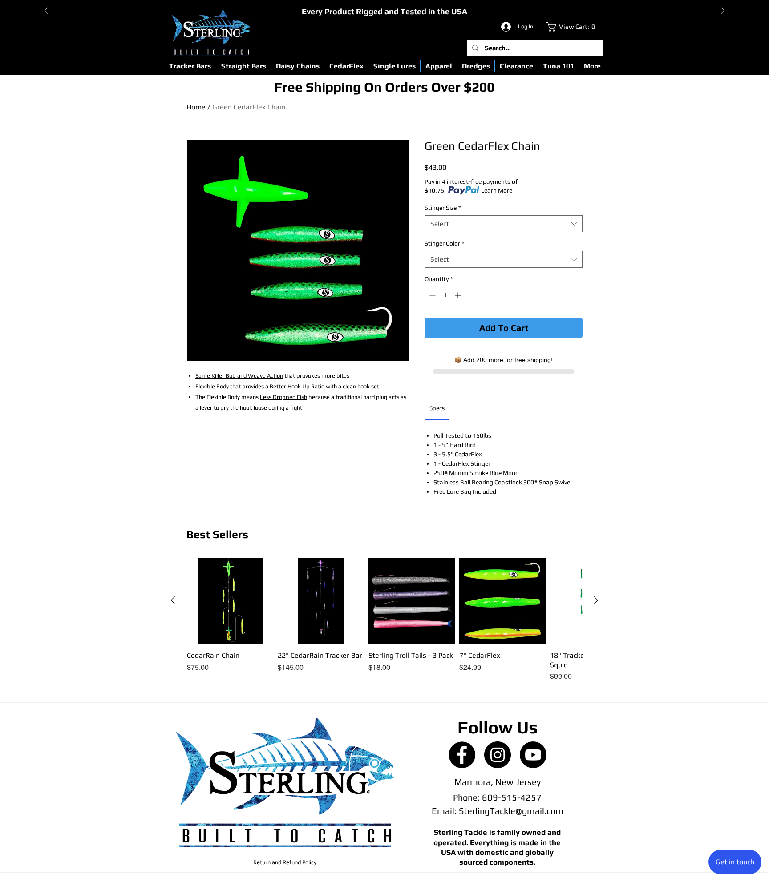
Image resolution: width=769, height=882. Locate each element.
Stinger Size (443, 207)
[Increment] (458, 295)
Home (196, 107)
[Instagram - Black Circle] (497, 754)
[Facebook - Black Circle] (462, 754)
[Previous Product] (172, 600)
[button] (190, 66)
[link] (572, 27)
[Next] (722, 11)
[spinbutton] (445, 295)
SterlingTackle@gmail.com (511, 810)
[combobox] (504, 223)
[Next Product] (596, 600)
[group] (384, 620)
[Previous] (46, 11)
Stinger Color (445, 243)
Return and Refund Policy (284, 862)
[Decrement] (431, 295)
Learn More (496, 190)
